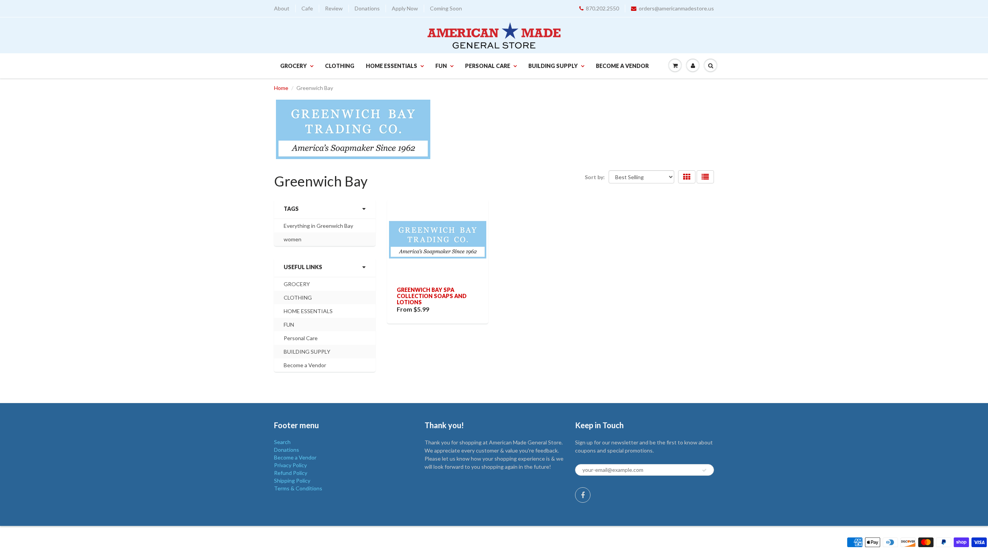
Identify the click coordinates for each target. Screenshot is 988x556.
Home (281, 88)
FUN (441, 66)
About (281, 8)
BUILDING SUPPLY (553, 66)
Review (334, 8)
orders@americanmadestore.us (676, 8)
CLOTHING (339, 66)
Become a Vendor (622, 66)
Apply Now (405, 8)
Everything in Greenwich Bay (318, 225)
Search (282, 442)
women (292, 239)
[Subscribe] (704, 470)
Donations (367, 8)
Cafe (307, 8)
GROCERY (293, 66)
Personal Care (487, 66)
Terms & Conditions (298, 488)
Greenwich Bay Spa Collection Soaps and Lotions (432, 295)
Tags (291, 208)
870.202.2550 (602, 8)
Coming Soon (446, 8)
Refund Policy (290, 473)
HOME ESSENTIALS (391, 66)
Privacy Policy (290, 465)
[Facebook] (582, 495)
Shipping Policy (292, 480)
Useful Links (303, 267)
